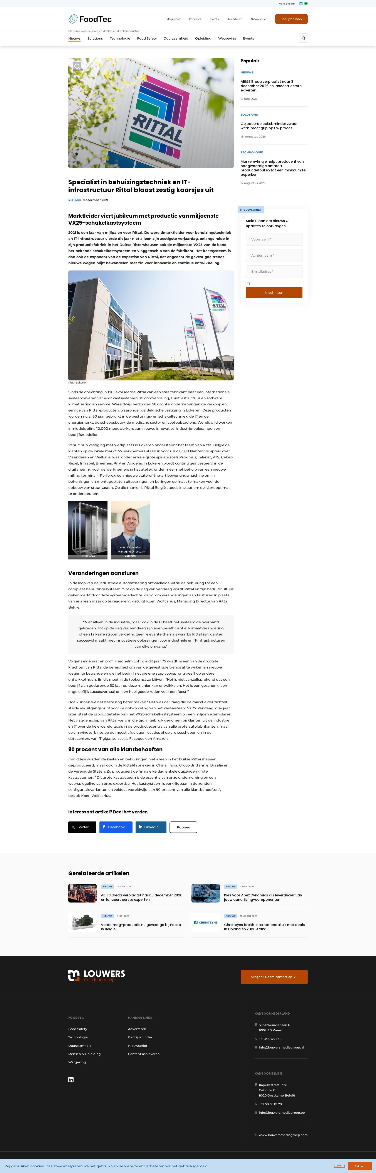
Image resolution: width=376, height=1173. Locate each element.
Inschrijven (274, 292)
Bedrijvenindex (291, 19)
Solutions (95, 38)
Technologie (120, 38)
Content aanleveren (144, 1054)
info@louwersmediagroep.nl (281, 1047)
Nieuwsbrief (259, 19)
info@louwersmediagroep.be (282, 1113)
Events (214, 19)
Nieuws (74, 38)
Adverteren (234, 19)
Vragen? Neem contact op (271, 977)
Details (339, 1166)
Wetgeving (227, 38)
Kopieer (183, 827)
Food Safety (147, 38)
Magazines (173, 19)
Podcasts (195, 19)
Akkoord (360, 1166)
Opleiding (203, 38)
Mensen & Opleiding (84, 1054)
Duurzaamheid (176, 38)
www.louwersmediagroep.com (283, 1135)
